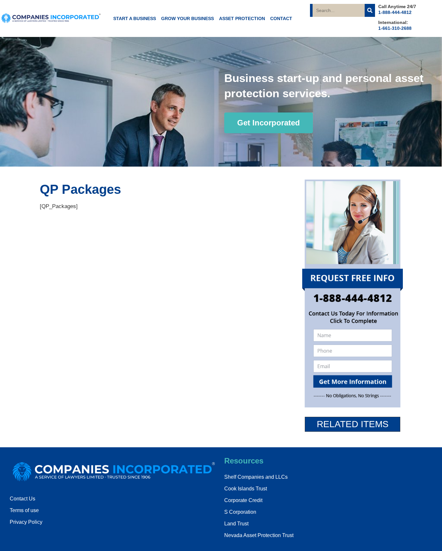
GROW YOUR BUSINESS (187, 18)
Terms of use (24, 510)
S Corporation (240, 512)
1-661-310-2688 (395, 28)
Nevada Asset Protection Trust (258, 535)
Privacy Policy (26, 522)
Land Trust (236, 523)
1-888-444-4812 (395, 12)
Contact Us (22, 498)
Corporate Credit (243, 500)
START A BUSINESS (134, 18)
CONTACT (281, 18)
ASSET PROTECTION (242, 18)
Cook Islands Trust (245, 488)
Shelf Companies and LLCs (256, 477)
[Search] (370, 10)
